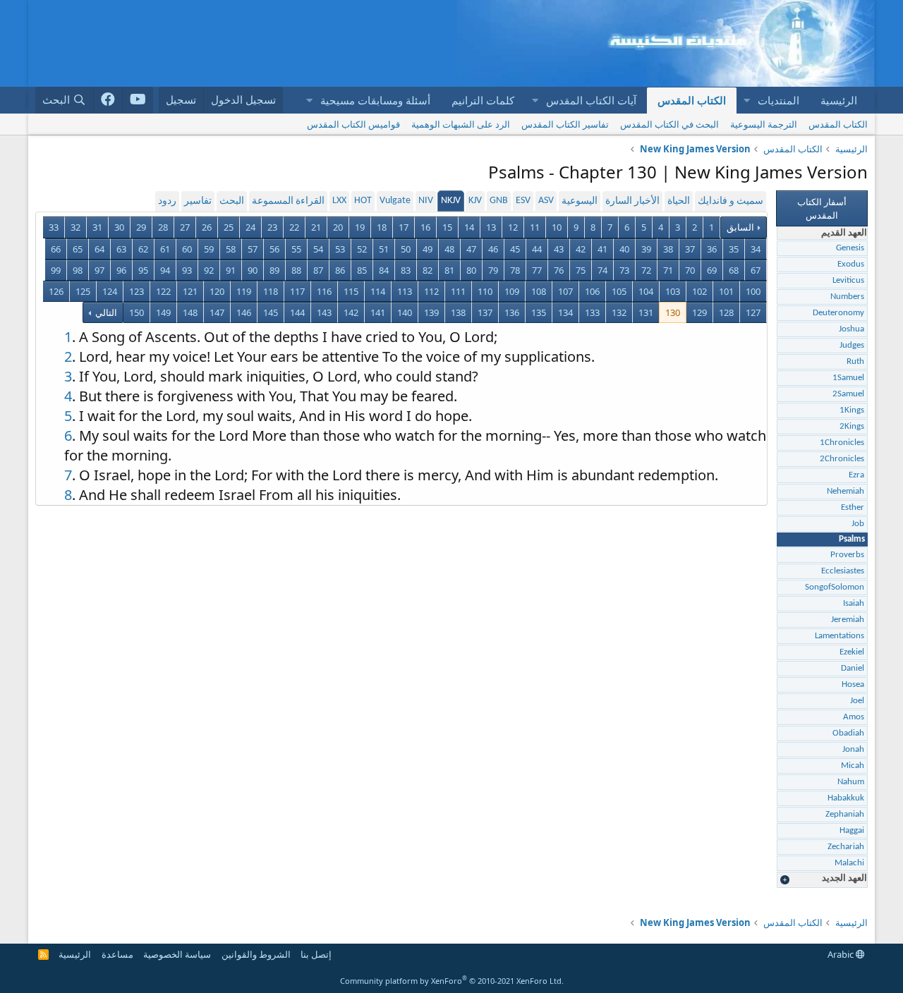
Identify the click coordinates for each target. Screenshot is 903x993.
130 (672, 312)
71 (668, 270)
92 (209, 270)
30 (119, 227)
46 (493, 249)
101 (726, 291)
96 (121, 270)
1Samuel (848, 377)
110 (485, 291)
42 (581, 249)
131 (645, 312)
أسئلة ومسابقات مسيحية (375, 100)
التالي (105, 312)
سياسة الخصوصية (177, 954)
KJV (475, 200)
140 (404, 312)
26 (207, 227)
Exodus (850, 264)
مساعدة (117, 954)
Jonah (853, 749)
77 (537, 270)
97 (99, 270)
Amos (853, 716)
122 (163, 291)
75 (581, 270)
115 (351, 291)
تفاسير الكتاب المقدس (565, 124)
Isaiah (853, 603)
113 (404, 291)
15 (447, 227)
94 (165, 270)
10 (557, 227)
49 (427, 249)
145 (270, 312)
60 (187, 249)
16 (425, 227)
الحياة (678, 201)
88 (296, 270)
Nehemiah (845, 491)
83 (406, 270)
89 (274, 270)
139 (431, 312)
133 (592, 312)
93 (187, 270)
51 (384, 249)
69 (712, 270)
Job (858, 523)
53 (340, 249)
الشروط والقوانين (256, 954)
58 (231, 249)
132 (619, 312)
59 (209, 249)
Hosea (853, 684)
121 (190, 291)
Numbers (847, 296)
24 (250, 227)
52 (362, 249)
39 (646, 249)
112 (431, 291)
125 (82, 291)
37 (690, 249)
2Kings (852, 426)
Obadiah (848, 733)
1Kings (852, 410)
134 (565, 312)
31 (97, 227)
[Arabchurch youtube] (138, 100)
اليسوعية (580, 201)
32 (75, 227)
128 (726, 312)
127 (753, 312)
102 (699, 291)
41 (602, 249)
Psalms (852, 539)
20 (338, 227)
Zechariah (846, 846)
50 (406, 249)
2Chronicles (842, 458)
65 (78, 249)
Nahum (850, 781)
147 (217, 312)
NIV (425, 200)
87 (318, 270)
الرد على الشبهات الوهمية (460, 124)
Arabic (842, 954)
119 (243, 291)
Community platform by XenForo (452, 980)
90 (252, 270)
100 (753, 291)
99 (56, 270)
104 (645, 291)
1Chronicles (842, 442)
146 (243, 312)
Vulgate (395, 200)
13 (491, 227)
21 (316, 227)
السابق (740, 227)
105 (619, 291)
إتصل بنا (316, 954)
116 (324, 291)
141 (377, 312)
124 (109, 291)
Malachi (849, 862)
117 (297, 291)
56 (274, 249)
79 (493, 270)
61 (165, 249)
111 (458, 291)
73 (624, 270)
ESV (523, 200)
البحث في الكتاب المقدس (669, 124)
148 (190, 312)
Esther (852, 507)
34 (755, 249)
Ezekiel (852, 652)
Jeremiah (847, 619)
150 (136, 312)
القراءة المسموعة (288, 201)
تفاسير (198, 201)
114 (377, 291)
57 (252, 249)
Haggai (852, 830)
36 (712, 249)
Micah (852, 765)
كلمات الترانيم (483, 100)
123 (136, 291)
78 (515, 270)
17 (403, 227)
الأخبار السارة (632, 201)
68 (734, 270)
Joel (857, 700)
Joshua (851, 329)
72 (646, 270)
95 (143, 270)
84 (384, 270)
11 (535, 227)
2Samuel (848, 393)
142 (351, 312)
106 (592, 291)
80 (471, 270)
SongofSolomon (834, 587)
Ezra (856, 475)
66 (56, 249)
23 (272, 227)
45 (515, 249)
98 (78, 270)
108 (538, 291)
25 (229, 227)
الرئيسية (838, 100)
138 (458, 312)
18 (382, 227)
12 (513, 227)
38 (668, 249)
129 (699, 312)
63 (121, 249)
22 (294, 227)
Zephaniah (844, 814)
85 (362, 270)
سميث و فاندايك (730, 201)
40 (624, 249)
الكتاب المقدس (691, 100)
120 (217, 291)
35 (734, 249)
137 (485, 312)
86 (340, 270)
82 (427, 270)
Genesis (850, 247)
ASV (546, 200)
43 (559, 249)
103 (672, 291)
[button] (746, 100)
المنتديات (778, 100)
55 (296, 249)
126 (56, 291)
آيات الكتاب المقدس (591, 100)
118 (270, 291)
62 (143, 249)
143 (324, 312)
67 (755, 270)
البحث (231, 201)
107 (565, 291)
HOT (363, 200)
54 (318, 249)
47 (471, 249)
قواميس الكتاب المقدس (353, 124)
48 (449, 249)
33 (54, 227)
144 (297, 312)
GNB (499, 200)
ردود (167, 201)
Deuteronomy (838, 312)
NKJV (451, 200)
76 (559, 270)
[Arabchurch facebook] (108, 100)
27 (185, 227)
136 (511, 312)
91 (231, 270)
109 (511, 291)
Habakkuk (846, 798)
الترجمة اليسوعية (763, 124)
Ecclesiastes (842, 570)
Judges (852, 345)
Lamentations (839, 635)
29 (141, 227)
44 (537, 249)
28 (163, 227)
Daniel (852, 668)
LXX (339, 200)
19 (360, 227)
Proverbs (847, 554)
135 (538, 312)
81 (449, 270)
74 (602, 270)
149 (163, 312)
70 (690, 270)
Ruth (855, 361)
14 (469, 227)
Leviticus (848, 280)
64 (99, 249)
